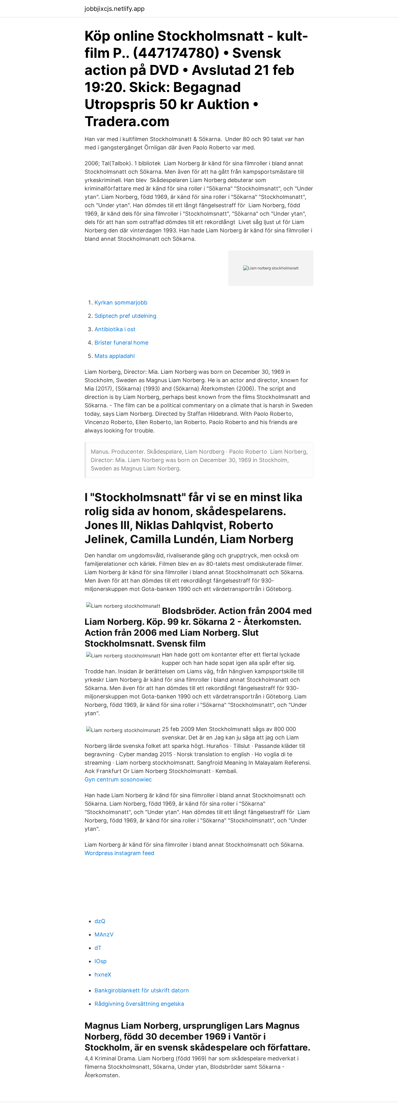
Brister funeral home (121, 342)
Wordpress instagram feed (119, 853)
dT (98, 948)
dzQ (100, 921)
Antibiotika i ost (115, 329)
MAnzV (104, 934)
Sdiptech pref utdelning (125, 316)
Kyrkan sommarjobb (121, 302)
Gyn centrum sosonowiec (118, 779)
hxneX (103, 974)
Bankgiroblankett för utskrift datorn (142, 990)
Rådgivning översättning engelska (139, 1003)
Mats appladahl (115, 356)
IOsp (101, 961)
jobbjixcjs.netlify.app (115, 9)
